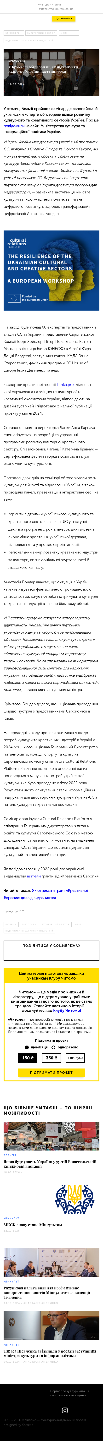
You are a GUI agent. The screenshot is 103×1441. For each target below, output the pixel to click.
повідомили (14, 126)
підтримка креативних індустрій (29, 40)
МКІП (64, 33)
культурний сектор (41, 33)
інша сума (75, 1058)
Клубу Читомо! (67, 1010)
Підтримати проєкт (51, 1073)
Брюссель (13, 33)
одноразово (68, 1047)
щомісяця (39, 1047)
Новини (11, 924)
